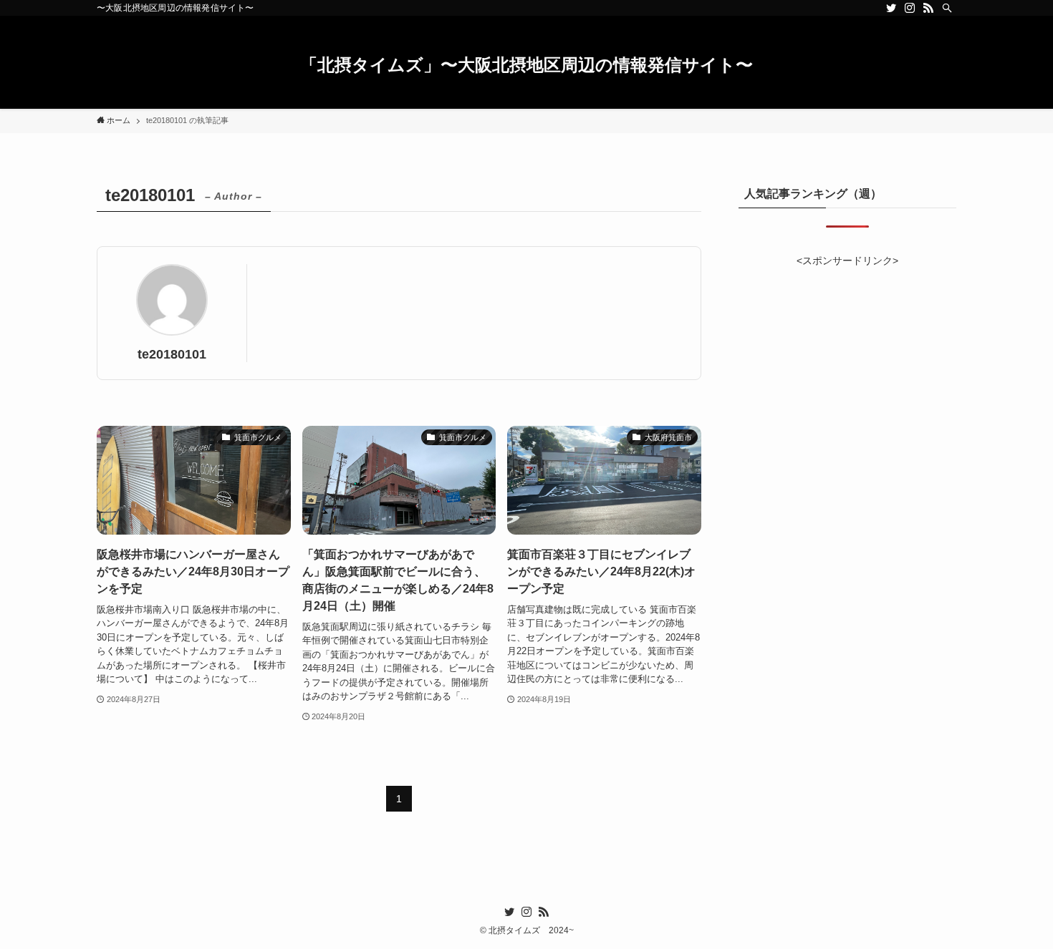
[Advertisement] (847, 360)
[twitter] (891, 8)
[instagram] (909, 8)
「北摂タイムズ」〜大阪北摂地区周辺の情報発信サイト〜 (526, 65)
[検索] (947, 8)
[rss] (928, 8)
